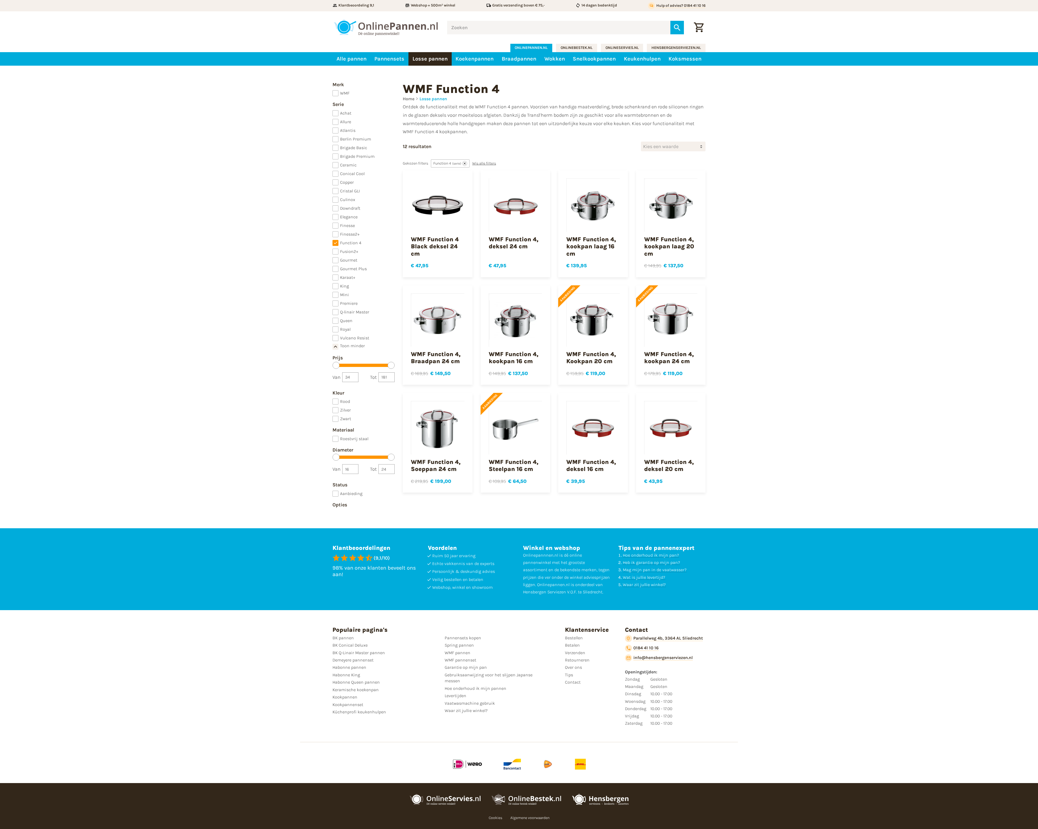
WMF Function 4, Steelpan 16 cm (513, 466)
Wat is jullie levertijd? (644, 577)
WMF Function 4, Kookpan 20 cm (591, 358)
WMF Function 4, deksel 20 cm (669, 466)
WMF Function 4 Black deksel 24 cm (435, 246)
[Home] (385, 27)
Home (408, 98)
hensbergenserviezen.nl (676, 47)
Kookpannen (344, 697)
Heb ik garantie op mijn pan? (651, 562)
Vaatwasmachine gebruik (470, 703)
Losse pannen (433, 98)
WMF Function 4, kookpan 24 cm (669, 358)
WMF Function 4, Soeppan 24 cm (436, 466)
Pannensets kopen (463, 637)
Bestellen (574, 637)
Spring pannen (459, 645)
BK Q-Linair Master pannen (358, 652)
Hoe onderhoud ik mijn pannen (475, 688)
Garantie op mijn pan (466, 667)
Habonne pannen (349, 667)
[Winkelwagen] (699, 27)
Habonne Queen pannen (356, 682)
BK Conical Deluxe (350, 645)
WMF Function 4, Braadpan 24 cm (436, 358)
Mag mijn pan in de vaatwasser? (655, 569)
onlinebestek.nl (577, 47)
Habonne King (346, 674)
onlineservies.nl (622, 47)
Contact (573, 682)
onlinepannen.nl (531, 47)
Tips (569, 674)
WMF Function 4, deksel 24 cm (513, 243)
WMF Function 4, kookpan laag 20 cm (669, 246)
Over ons (573, 667)
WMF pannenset (460, 660)
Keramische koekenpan (355, 689)
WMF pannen (457, 652)
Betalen (572, 645)
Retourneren (577, 660)
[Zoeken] (677, 27)
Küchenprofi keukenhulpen (359, 711)
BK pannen (343, 637)
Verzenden (575, 652)
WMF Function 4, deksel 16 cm (591, 466)
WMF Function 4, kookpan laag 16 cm (591, 246)
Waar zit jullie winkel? (644, 584)
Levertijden (455, 695)
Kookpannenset (347, 704)
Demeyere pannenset (353, 660)
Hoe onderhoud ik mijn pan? (651, 555)
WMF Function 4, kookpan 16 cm (513, 358)
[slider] (336, 365)
